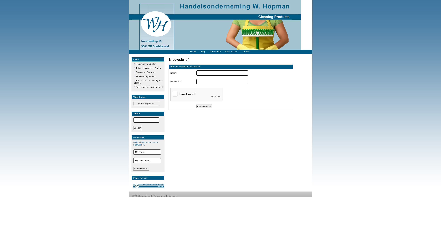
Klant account (231, 51)
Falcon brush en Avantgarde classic (148, 81)
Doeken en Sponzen (145, 72)
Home (193, 51)
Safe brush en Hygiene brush (149, 87)
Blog (203, 51)
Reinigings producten (145, 64)
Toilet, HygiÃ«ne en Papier (148, 68)
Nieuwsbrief (215, 51)
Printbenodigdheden (145, 76)
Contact (246, 51)
